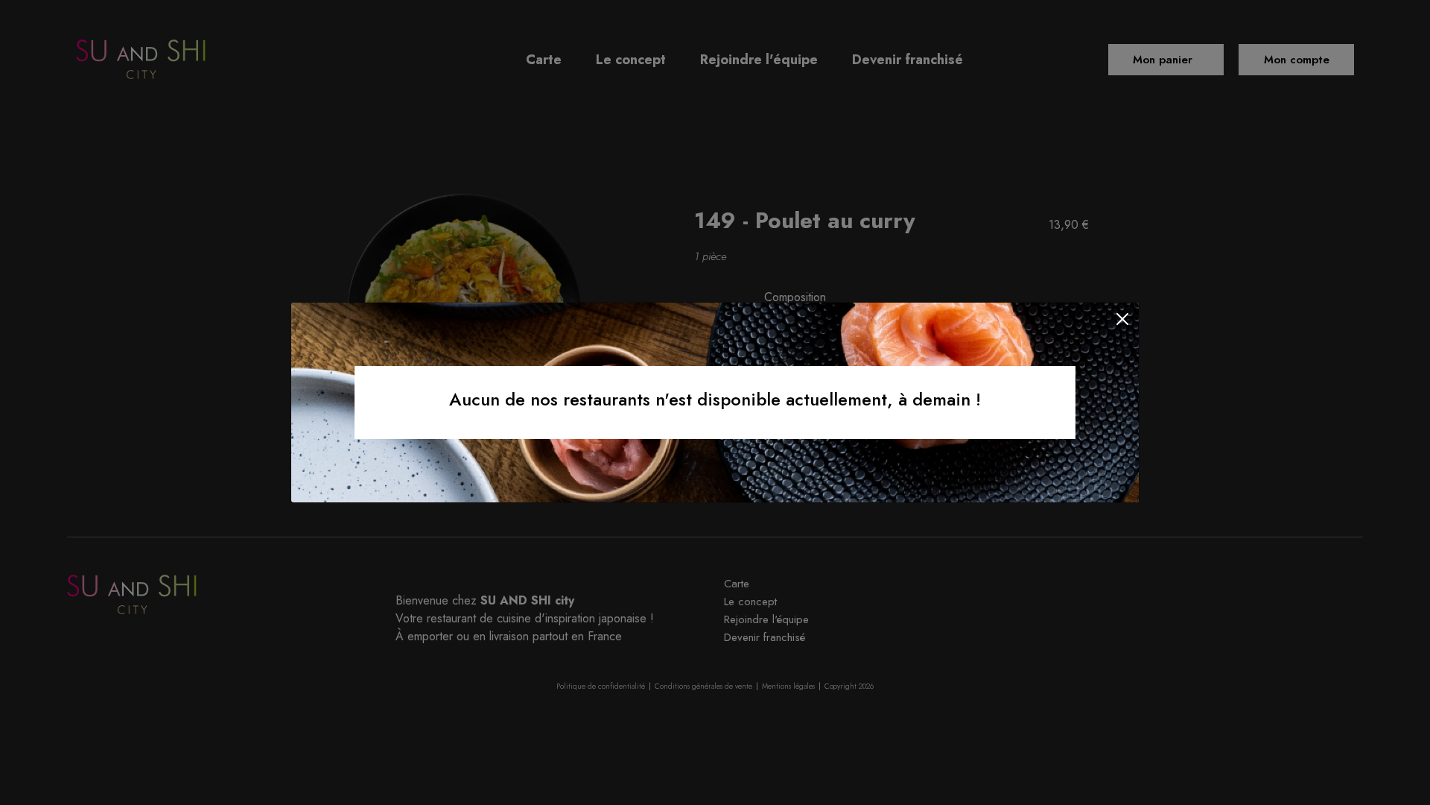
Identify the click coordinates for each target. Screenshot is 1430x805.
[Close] (1122, 319)
